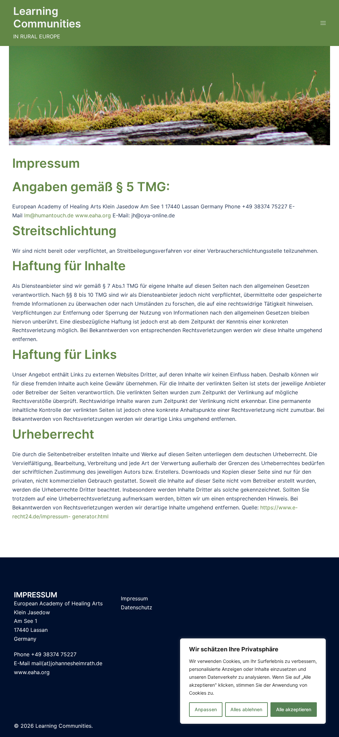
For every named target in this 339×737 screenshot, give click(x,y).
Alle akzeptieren (293, 709)
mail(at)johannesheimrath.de (66, 663)
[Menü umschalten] (323, 23)
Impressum (134, 598)
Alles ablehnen (246, 709)
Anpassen (206, 709)
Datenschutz (136, 607)
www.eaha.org (93, 215)
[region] (253, 681)
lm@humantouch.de (48, 215)
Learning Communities (47, 17)
